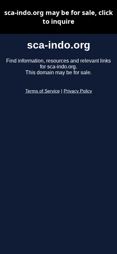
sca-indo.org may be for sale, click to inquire (58, 17)
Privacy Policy (78, 91)
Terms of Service (42, 91)
